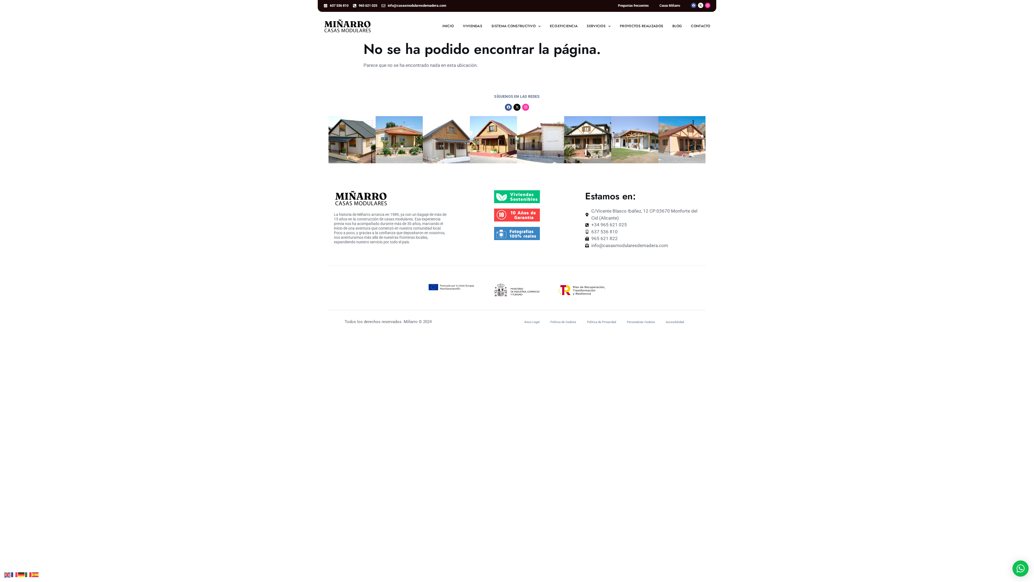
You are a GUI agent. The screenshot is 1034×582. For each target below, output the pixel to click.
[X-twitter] (700, 5)
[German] (21, 574)
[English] (7, 574)
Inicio (448, 26)
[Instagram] (707, 5)
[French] (14, 574)
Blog (677, 26)
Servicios (596, 26)
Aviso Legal (532, 322)
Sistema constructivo (513, 26)
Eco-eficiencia (564, 26)
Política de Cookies (563, 322)
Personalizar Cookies (641, 322)
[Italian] (28, 574)
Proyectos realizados (641, 26)
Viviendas (472, 26)
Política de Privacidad (601, 322)
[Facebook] (693, 5)
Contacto (700, 26)
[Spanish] (35, 574)
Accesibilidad (675, 322)
